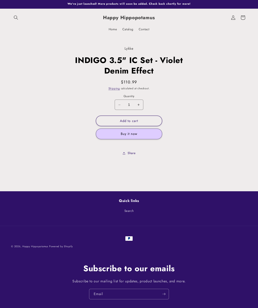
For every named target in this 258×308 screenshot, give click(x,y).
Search (129, 211)
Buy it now (129, 133)
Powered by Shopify (61, 246)
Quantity (129, 96)
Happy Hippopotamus (35, 246)
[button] (16, 17)
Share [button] (131, 153)
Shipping (114, 88)
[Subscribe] (164, 294)
